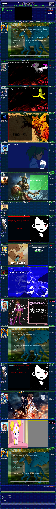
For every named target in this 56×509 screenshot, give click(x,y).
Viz (23, 35)
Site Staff (50, 202)
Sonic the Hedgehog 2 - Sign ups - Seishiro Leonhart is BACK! (7, 11)
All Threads (21, 5)
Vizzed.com (13, 505)
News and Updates (40, 5)
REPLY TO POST (51, 141)
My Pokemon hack (38, 251)
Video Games (4, 9)
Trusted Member (51, 113)
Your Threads (15, 5)
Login (4, 5)
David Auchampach (32, 505)
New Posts (27, 5)
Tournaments (4, 12)
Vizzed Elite (51, 23)
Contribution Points (33, 5)
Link (46, 22)
